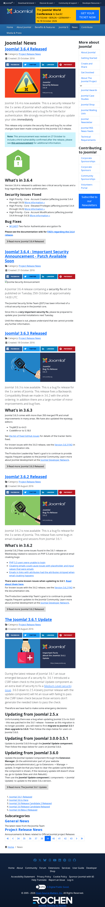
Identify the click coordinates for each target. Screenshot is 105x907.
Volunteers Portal (86, 186)
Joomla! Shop (88, 104)
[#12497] (13, 226)
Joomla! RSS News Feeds (87, 129)
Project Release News (30, 54)
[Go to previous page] (13, 838)
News (75, 27)
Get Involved (87, 72)
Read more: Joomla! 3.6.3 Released (26, 466)
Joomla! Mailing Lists (89, 112)
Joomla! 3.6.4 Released (26, 48)
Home (10, 27)
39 (47, 838)
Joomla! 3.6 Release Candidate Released (29, 806)
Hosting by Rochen (52, 905)
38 (42, 838)
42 (65, 838)
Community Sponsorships (88, 177)
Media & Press (14, 32)
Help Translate (39, 879)
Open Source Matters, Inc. (49, 892)
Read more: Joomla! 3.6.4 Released (26, 241)
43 (71, 838)
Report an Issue (57, 879)
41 (59, 838)
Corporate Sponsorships (88, 160)
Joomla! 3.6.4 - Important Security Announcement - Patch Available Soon (37, 256)
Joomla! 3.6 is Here (18, 800)
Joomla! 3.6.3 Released (26, 333)
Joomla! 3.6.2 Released (26, 476)
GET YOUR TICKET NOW (87, 15)
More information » (34, 202)
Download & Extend (26, 3)
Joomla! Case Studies (87, 97)
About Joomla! (24, 27)
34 (18, 838)
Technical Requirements (88, 138)
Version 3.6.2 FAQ (64, 587)
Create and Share (86, 65)
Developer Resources (91, 3)
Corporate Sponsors (86, 168)
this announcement (22, 142)
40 (53, 838)
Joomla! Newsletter (86, 121)
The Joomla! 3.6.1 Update (28, 619)
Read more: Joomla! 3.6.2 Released (26, 609)
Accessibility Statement (23, 876)
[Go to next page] (76, 838)
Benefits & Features (45, 27)
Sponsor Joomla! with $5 (81, 876)
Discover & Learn (47, 3)
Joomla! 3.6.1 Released (20, 796)
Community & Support (68, 3)
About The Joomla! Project (89, 80)
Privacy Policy (44, 876)
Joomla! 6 (63, 27)
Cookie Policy (60, 876)
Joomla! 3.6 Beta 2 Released (23, 809)
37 (36, 838)
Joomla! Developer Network (55, 459)
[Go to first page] (8, 838)
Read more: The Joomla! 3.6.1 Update (27, 787)
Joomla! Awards (89, 90)
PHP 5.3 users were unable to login (27, 562)
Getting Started (89, 58)
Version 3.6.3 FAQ (64, 444)
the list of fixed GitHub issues (24, 436)
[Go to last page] (82, 838)
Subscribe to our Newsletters (89, 201)
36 (30, 838)
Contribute (87, 27)
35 (24, 838)
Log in (70, 879)
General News (17, 821)
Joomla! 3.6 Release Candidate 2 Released (30, 803)
